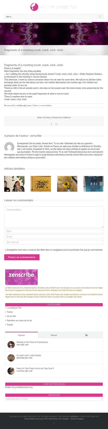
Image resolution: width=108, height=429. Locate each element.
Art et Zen (11, 316)
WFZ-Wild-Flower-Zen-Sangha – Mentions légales (64, 419)
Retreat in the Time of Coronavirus (32, 342)
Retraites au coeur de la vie (19, 320)
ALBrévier (74, 416)
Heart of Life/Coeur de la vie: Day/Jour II (35, 368)
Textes (35, 106)
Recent (54, 335)
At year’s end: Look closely (29, 355)
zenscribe (11, 106)
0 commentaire (45, 106)
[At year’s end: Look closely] (11, 355)
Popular (21, 335)
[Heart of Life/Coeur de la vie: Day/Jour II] (11, 369)
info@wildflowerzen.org (22, 387)
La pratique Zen (14, 308)
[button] (6, 184)
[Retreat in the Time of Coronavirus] (11, 342)
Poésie (10, 325)
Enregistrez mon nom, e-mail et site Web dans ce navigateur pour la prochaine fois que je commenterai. (55, 250)
